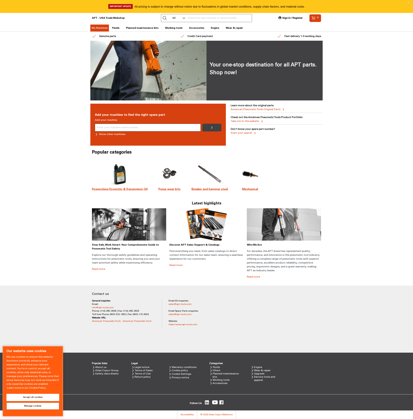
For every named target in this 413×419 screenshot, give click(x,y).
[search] (164, 18)
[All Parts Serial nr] (206, 18)
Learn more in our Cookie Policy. (26, 388)
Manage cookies (32, 406)
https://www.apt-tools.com (183, 325)
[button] (409, 3)
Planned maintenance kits (142, 28)
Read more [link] (98, 269)
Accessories (196, 28)
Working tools (174, 28)
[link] (290, 18)
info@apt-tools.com (103, 308)
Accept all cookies (33, 397)
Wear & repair (234, 28)
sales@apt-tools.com (180, 304)
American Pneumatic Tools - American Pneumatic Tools (121, 321)
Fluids (116, 28)
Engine (215, 28)
